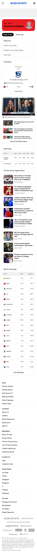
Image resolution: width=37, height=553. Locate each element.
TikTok (4, 476)
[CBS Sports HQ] (27, 518)
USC (7, 336)
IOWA (8, 320)
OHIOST (9, 315)
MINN (8, 330)
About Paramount (8, 419)
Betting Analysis (7, 397)
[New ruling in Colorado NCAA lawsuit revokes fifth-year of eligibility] (8, 179)
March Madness (7, 400)
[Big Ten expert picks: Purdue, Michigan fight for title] (8, 236)
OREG (8, 357)
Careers (5, 416)
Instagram (5, 480)
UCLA (8, 310)
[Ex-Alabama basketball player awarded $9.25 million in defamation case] (8, 190)
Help (3, 461)
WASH (8, 341)
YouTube (5, 473)
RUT (7, 346)
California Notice (8, 452)
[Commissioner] (20, 529)
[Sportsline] (26, 526)
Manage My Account (9, 502)
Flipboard (5, 493)
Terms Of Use (7, 435)
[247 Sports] (12, 526)
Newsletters (6, 505)
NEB (7, 284)
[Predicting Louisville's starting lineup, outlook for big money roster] (8, 212)
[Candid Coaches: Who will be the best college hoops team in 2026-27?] (8, 201)
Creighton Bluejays (17, 80)
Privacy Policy (7, 438)
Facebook (5, 483)
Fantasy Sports (7, 390)
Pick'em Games (7, 386)
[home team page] (18, 74)
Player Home (7, 35)
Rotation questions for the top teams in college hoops (23, 256)
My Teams (5, 509)
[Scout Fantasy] (13, 534)
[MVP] (31, 529)
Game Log (19, 35)
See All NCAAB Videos (18, 141)
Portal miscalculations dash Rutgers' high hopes (23, 244)
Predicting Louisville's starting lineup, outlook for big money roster (23, 210)
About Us (5, 412)
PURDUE (9, 304)
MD (7, 362)
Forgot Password (8, 512)
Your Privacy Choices (9, 445)
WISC (8, 299)
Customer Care (7, 464)
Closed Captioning (8, 448)
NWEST (8, 351)
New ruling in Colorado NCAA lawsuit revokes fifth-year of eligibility (22, 177)
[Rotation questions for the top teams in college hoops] (8, 258)
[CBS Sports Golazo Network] (18, 522)
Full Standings (19, 372)
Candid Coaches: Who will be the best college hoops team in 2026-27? (23, 199)
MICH (8, 278)
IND (7, 325)
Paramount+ (6, 423)
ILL (7, 294)
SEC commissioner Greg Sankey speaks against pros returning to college (23, 221)
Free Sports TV (7, 393)
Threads (5, 490)
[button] (2, 3)
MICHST (9, 289)
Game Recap (18, 91)
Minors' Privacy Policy (9, 442)
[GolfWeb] (24, 534)
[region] (18, 106)
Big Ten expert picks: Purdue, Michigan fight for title (23, 234)
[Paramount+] (8, 530)
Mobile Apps (6, 404)
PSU (7, 367)
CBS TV (5, 426)
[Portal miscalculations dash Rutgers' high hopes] (8, 247)
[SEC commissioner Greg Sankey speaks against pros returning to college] (8, 223)
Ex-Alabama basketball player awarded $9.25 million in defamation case (23, 188)
